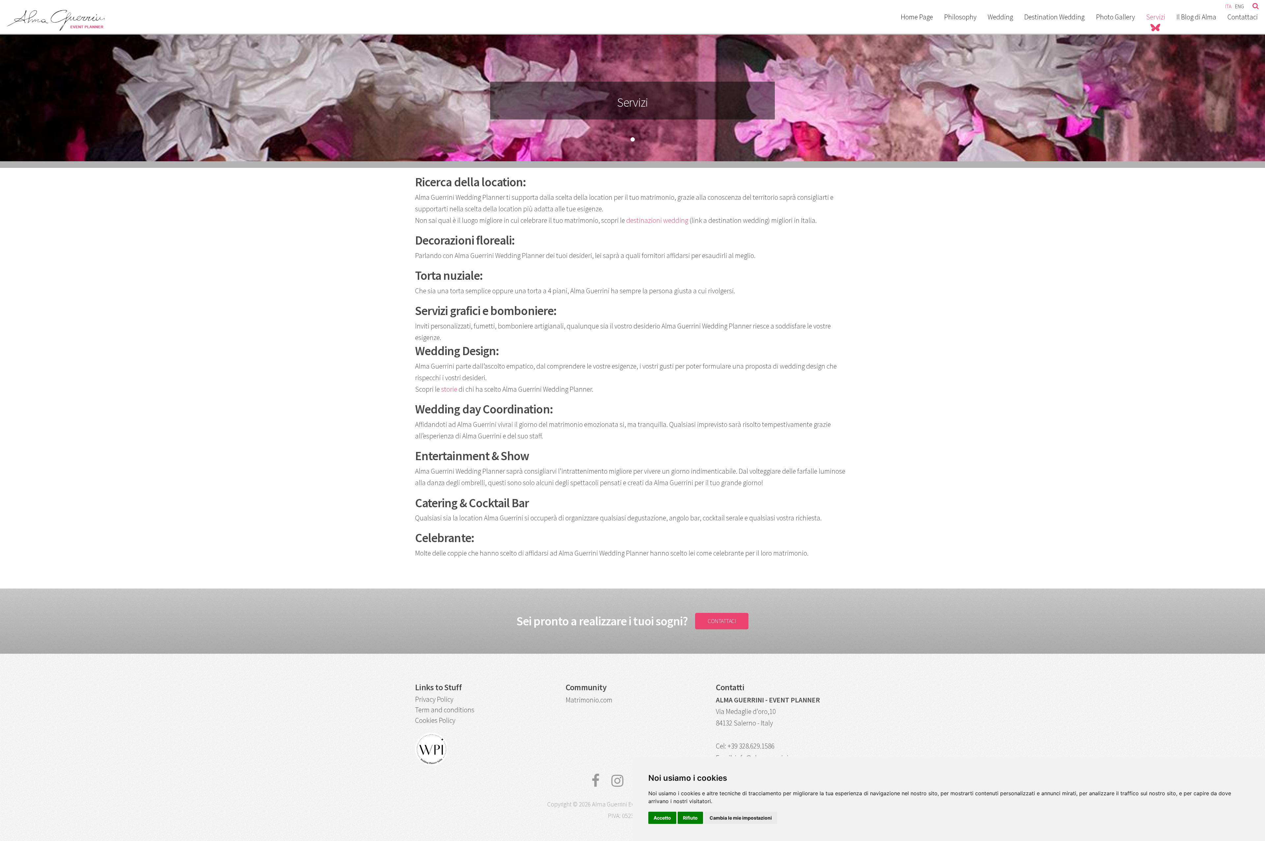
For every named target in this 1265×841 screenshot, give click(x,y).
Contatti (730, 687)
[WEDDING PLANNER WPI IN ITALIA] (431, 763)
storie (449, 389)
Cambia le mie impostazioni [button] (741, 818)
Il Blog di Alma (1196, 17)
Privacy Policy (434, 699)
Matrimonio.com (589, 700)
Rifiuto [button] (690, 818)
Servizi (1155, 17)
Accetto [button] (662, 818)
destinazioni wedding (657, 220)
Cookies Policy (435, 720)
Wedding (1000, 17)
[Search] (1254, 5)
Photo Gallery (1115, 17)
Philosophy (960, 17)
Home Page (917, 17)
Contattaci (1242, 17)
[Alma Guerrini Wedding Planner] (56, 27)
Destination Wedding (1054, 17)
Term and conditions (444, 709)
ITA (1228, 6)
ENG (1239, 6)
